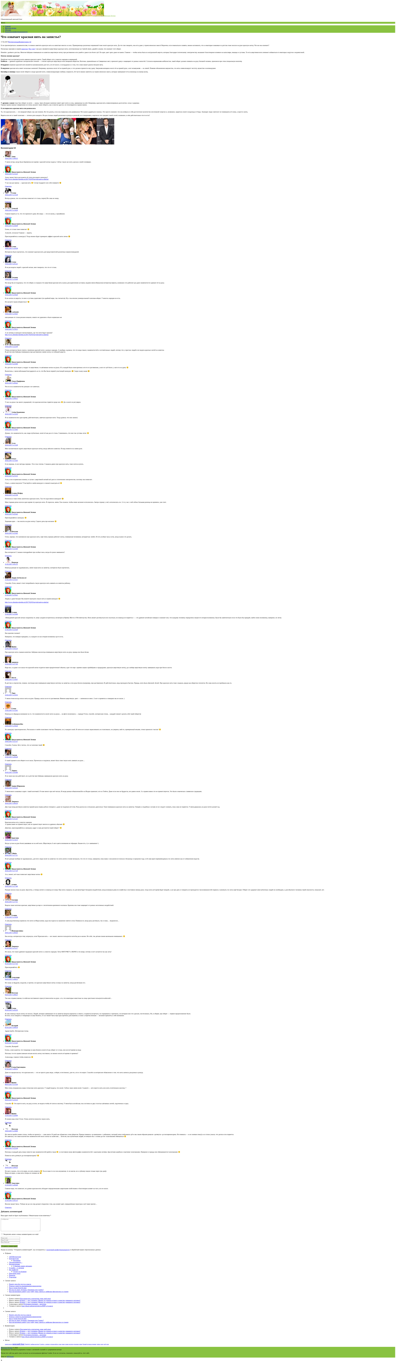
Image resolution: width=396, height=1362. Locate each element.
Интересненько (13, 42)
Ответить (8, 165)
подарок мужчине (91, 1344)
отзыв (59, 1344)
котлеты (71, 1344)
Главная (8, 26)
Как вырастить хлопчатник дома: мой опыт (35, 1298)
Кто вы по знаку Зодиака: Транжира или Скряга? (26, 1290)
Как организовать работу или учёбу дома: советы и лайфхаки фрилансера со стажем (38, 1291)
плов (107, 1344)
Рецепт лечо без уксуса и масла (20, 1284)
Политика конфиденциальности (16, 32)
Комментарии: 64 (25, 42)
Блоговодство (14, 1258)
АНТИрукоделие (15, 1257)
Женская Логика (110, 16)
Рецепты (12, 1275)
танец (63, 1344)
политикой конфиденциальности (58, 1250)
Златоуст (27, 1344)
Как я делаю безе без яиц (18, 1288)
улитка (98, 1344)
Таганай (85, 1344)
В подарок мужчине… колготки (35, 1304)
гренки (67, 1344)
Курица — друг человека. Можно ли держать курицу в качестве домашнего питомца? (50, 1300)
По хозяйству (13, 1270)
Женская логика (10, 28)
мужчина (76, 1344)
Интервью (16, 1260)
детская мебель (54, 1344)
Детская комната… (15, 1262)
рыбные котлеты (35, 1344)
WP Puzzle (10, 1356)
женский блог (18, 1344)
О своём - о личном (44, 1344)
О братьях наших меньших (22, 1266)
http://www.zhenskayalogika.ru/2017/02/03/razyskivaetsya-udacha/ (27, 179)
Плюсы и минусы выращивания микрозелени (25, 1286)
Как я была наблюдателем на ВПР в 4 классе (37, 1306)
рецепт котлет (8, 1344)
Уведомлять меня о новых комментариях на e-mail (20, 1234)
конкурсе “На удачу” (28, 49)
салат (101, 1344)
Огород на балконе (20, 1271)
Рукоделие (12, 1277)
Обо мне (8, 30)
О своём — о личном (16, 1268)
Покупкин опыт (14, 1273)
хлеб (105, 1344)
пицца (80, 1344)
